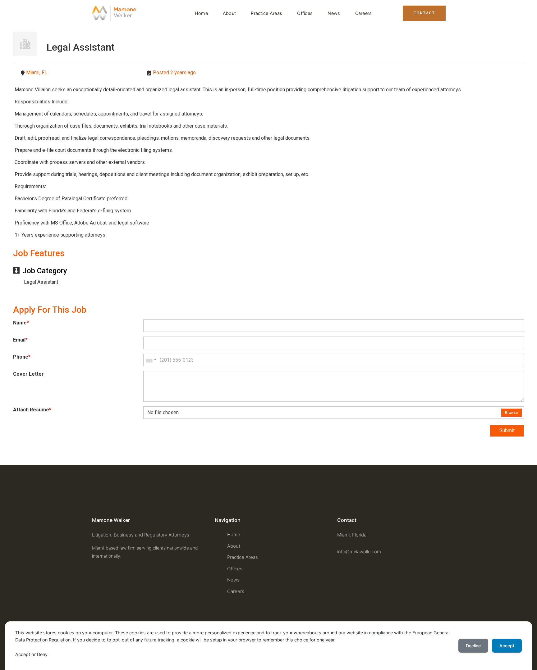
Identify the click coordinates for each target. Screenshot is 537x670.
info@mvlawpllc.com (359, 552)
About (229, 13)
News (334, 13)
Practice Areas (266, 13)
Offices (305, 13)
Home (201, 13)
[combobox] (151, 360)
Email (20, 339)
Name (21, 322)
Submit (507, 430)
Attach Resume (32, 409)
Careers (363, 13)
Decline (473, 645)
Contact (424, 13)
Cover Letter (28, 374)
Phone (21, 357)
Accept (506, 645)
